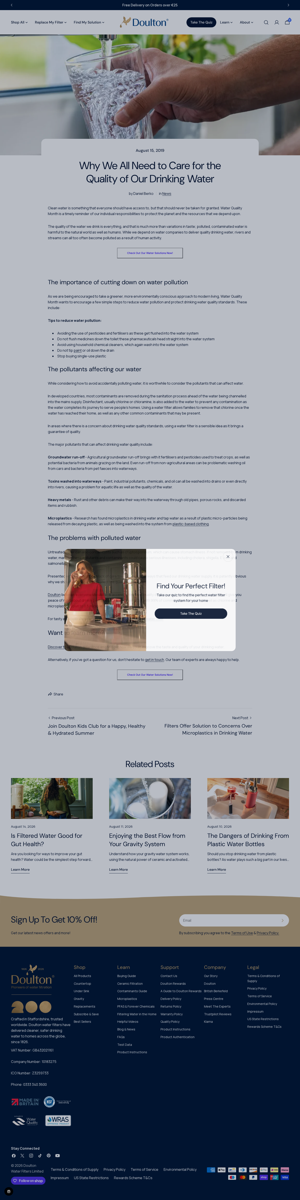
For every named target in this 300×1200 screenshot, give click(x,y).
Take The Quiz (192, 613)
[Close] (230, 555)
